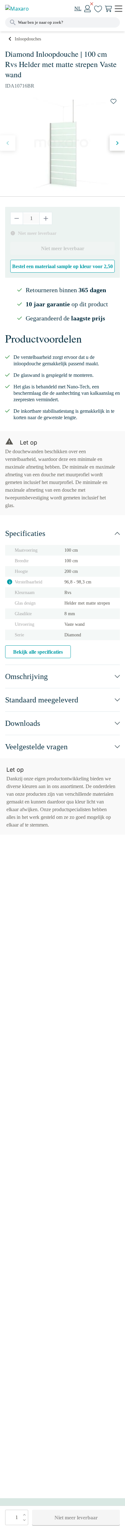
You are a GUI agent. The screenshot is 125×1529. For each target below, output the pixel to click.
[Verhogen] (45, 218)
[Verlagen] (17, 218)
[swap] (113, 101)
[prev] (7, 143)
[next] (117, 143)
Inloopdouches (28, 39)
